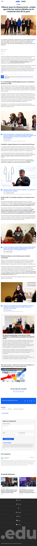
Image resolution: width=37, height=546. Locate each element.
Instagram (19, 512)
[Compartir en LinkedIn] (31, 401)
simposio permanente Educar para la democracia (19, 61)
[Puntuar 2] (16, 391)
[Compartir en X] (27, 401)
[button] (34, 474)
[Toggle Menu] (2, 1)
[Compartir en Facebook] (29, 401)
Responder (32, 457)
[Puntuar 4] (21, 391)
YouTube (19, 524)
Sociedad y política (3, 487)
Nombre (4, 432)
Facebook (19, 504)
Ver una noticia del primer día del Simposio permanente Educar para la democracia (18, 77)
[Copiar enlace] (34, 401)
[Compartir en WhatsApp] (25, 401)
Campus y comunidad (22, 487)
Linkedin (19, 500)
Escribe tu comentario (6, 423)
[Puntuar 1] (14, 391)
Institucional (18, 4)
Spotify (19, 520)
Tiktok (19, 516)
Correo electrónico (22, 432)
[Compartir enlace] (17, 488)
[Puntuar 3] (18, 391)
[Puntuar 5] (23, 391)
